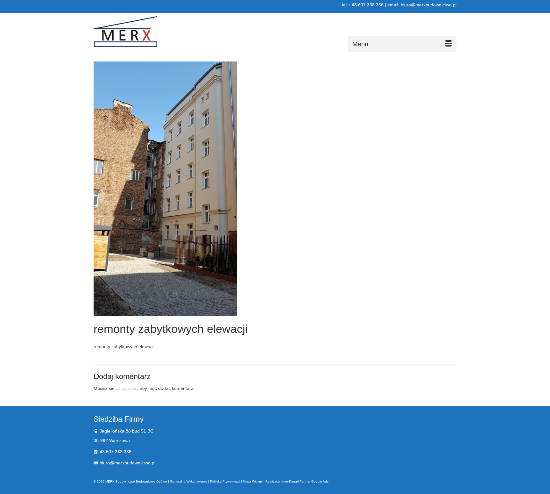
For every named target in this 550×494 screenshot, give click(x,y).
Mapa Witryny (253, 481)
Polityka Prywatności (225, 481)
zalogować (126, 388)
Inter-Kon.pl (290, 481)
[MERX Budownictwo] (151, 31)
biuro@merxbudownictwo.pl (127, 462)
